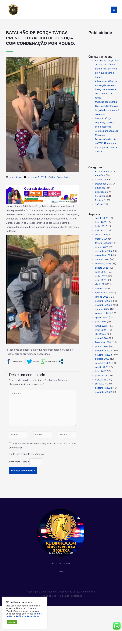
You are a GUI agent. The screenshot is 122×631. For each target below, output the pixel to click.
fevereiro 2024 (103, 342)
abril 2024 (100, 334)
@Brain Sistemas (86, 591)
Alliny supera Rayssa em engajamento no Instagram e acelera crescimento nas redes (106, 89)
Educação (100, 187)
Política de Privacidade (70, 595)
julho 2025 (100, 271)
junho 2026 (101, 226)
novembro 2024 (103, 305)
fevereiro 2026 (103, 242)
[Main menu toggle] (114, 10)
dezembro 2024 (103, 301)
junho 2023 (101, 375)
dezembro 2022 (103, 387)
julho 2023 (100, 371)
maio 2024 (100, 330)
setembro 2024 (103, 313)
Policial (99, 196)
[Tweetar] (33, 361)
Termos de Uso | (48, 595)
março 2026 (101, 238)
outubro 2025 (102, 259)
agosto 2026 (101, 218)
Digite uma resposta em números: (26, 454)
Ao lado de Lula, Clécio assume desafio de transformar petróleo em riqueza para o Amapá (107, 68)
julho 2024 (100, 321)
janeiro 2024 (101, 346)
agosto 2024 (101, 317)
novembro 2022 (103, 392)
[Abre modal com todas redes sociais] (60, 361)
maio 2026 (100, 230)
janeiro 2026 (101, 247)
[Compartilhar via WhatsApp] (48, 361)
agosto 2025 (101, 267)
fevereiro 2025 (103, 292)
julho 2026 (100, 222)
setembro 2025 (103, 263)
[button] (61, 573)
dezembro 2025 (103, 251)
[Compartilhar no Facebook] (14, 361)
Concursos (101, 179)
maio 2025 (100, 280)
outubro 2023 (102, 358)
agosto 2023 (101, 367)
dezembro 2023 (103, 350)
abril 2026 (100, 234)
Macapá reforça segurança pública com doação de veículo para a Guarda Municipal (106, 126)
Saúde (98, 204)
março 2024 (101, 338)
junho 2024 (101, 325)
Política (99, 200)
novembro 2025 (103, 255)
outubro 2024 (102, 309)
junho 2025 (101, 276)
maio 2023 (100, 379)
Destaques (100, 183)
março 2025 (101, 288)
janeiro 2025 (101, 296)
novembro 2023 (103, 354)
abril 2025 (100, 284)
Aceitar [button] (11, 622)
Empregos (100, 191)
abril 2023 (100, 383)
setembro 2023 (103, 363)
